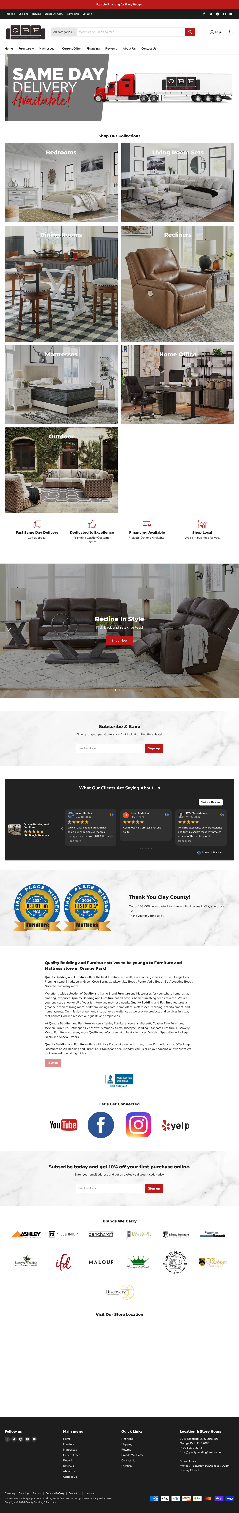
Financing (10, 14)
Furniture (25, 49)
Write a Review (210, 802)
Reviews (111, 49)
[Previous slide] (15, 87)
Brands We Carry (53, 14)
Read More (74, 840)
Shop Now (138, 640)
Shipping (23, 14)
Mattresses (47, 49)
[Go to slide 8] (146, 848)
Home (9, 49)
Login (219, 32)
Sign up (154, 748)
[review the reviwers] (112, 815)
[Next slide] (224, 87)
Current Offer (71, 49)
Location (87, 14)
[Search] (190, 32)
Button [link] (53, 1063)
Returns (36, 14)
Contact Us (73, 14)
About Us (129, 49)
